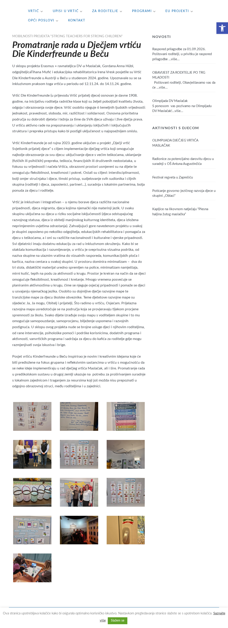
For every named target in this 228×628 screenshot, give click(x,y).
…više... (174, 59)
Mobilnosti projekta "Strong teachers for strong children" (67, 36)
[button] (222, 28)
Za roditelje (105, 11)
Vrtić (33, 11)
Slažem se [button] (117, 620)
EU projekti (177, 11)
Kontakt (76, 20)
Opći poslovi (41, 20)
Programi (142, 11)
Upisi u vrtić (66, 11)
